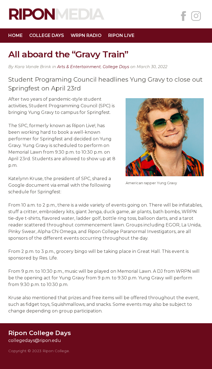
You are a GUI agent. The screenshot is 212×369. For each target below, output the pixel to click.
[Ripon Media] (56, 20)
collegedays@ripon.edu (34, 340)
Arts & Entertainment (79, 66)
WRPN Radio (86, 35)
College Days (46, 35)
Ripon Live (121, 35)
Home (15, 35)
